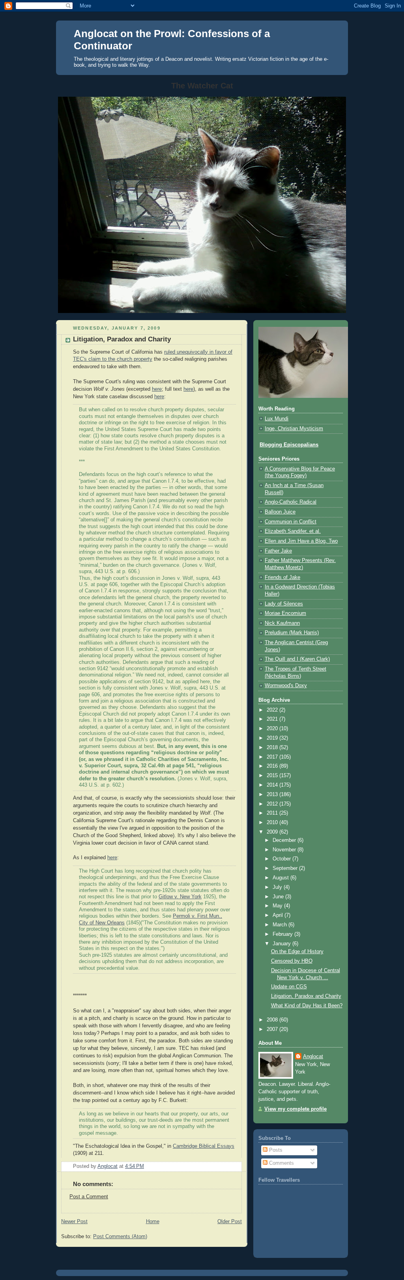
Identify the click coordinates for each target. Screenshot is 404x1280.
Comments (280, 1163)
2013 (273, 794)
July (278, 887)
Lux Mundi (276, 419)
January (282, 943)
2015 (273, 775)
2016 (273, 766)
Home (152, 1221)
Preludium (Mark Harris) (292, 632)
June (279, 897)
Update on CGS (289, 987)
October (282, 859)
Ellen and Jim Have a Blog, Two (301, 541)
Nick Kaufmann (282, 623)
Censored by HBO (291, 961)
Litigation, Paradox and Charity (306, 996)
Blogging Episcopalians (289, 445)
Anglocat (313, 1056)
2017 (273, 757)
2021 (273, 719)
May (278, 906)
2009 (273, 832)
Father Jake (278, 551)
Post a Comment (88, 1196)
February (283, 934)
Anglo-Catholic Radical (290, 502)
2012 (273, 804)
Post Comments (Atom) (120, 1236)
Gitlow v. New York (180, 897)
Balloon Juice (280, 512)
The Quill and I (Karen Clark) (297, 659)
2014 (273, 785)
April (278, 915)
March (280, 925)
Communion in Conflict (290, 522)
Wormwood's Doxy (286, 685)
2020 (273, 728)
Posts (274, 1150)
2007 (273, 1029)
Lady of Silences (284, 604)
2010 (273, 822)
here (157, 389)
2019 (273, 738)
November (285, 850)
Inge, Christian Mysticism (294, 428)
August (281, 878)
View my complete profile (295, 1109)
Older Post (229, 1221)
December (285, 840)
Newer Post (74, 1221)
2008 (273, 1020)
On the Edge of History (297, 951)
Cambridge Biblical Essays (203, 1146)
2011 (273, 813)
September (286, 868)
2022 (273, 710)
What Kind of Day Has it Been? (306, 1005)
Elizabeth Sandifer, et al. (293, 531)
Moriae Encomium (285, 613)
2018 (273, 747)
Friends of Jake (282, 577)
